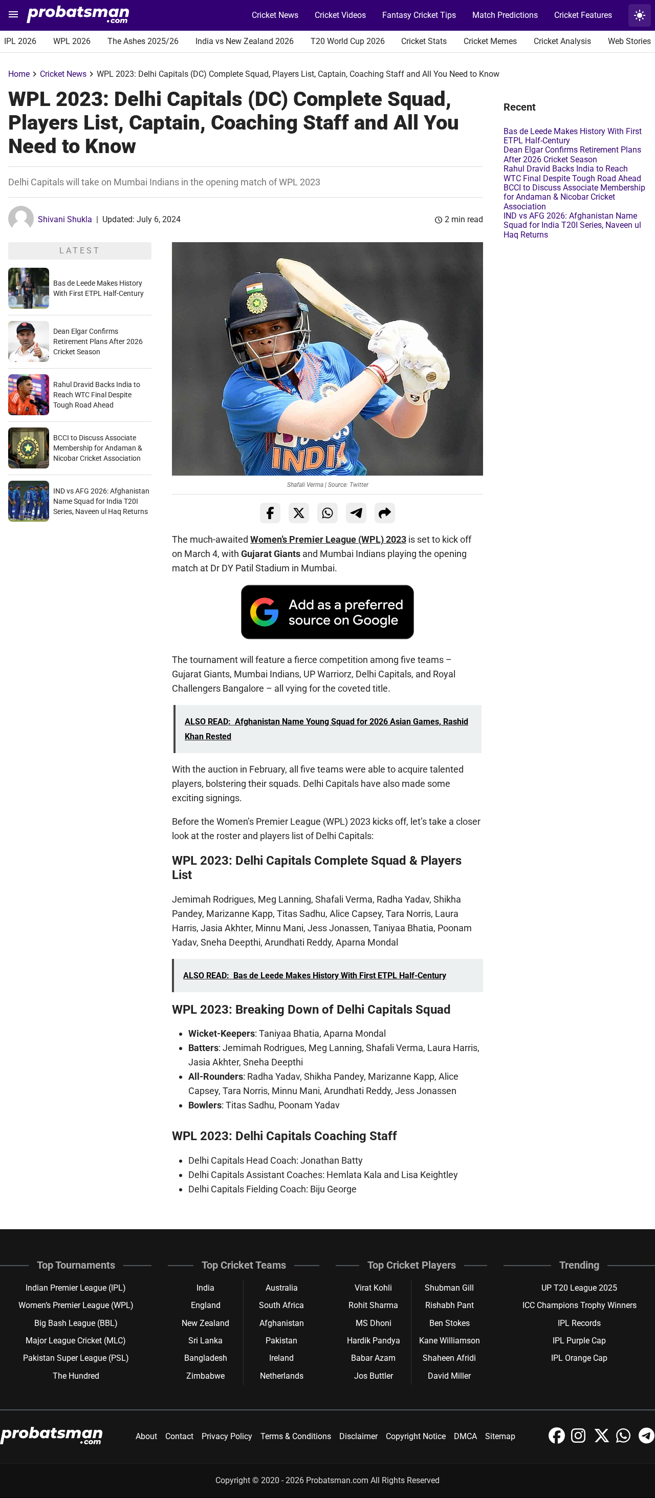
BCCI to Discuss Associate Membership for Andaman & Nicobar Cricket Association (97, 448)
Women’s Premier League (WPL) (76, 1305)
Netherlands (281, 1376)
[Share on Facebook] (270, 513)
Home (19, 74)
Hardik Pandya (373, 1340)
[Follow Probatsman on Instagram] (580, 1441)
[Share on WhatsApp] (327, 513)
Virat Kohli (373, 1288)
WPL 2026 (72, 41)
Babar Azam (373, 1358)
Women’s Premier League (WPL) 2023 (328, 539)
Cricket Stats (424, 41)
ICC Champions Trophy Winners (579, 1305)
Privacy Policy (227, 1436)
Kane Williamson (449, 1340)
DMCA (465, 1436)
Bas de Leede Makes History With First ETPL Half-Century (573, 135)
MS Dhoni (373, 1323)
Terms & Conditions (295, 1436)
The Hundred (76, 1376)
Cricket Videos (340, 15)
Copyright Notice (416, 1436)
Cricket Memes (490, 41)
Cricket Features (583, 15)
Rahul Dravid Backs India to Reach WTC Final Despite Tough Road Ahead (96, 394)
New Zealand (205, 1323)
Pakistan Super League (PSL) (76, 1358)
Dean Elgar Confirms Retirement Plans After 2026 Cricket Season (98, 341)
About (146, 1436)
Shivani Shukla (65, 219)
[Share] (385, 513)
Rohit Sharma (373, 1305)
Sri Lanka (205, 1340)
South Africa (281, 1305)
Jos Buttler (373, 1376)
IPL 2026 (20, 41)
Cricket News (275, 15)
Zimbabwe (205, 1376)
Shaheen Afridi (449, 1358)
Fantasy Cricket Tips (419, 15)
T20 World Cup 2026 (348, 41)
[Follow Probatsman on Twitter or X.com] (603, 1441)
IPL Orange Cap (579, 1358)
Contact (179, 1436)
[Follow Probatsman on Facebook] (558, 1441)
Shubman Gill (449, 1288)
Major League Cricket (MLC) (76, 1340)
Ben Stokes (449, 1323)
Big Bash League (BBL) (76, 1323)
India (205, 1288)
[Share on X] (299, 513)
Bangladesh (205, 1358)
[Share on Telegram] (356, 513)
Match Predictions (505, 15)
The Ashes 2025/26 (143, 41)
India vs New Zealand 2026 (244, 41)
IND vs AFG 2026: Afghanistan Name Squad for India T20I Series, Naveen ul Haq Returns (101, 501)
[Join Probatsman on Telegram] (647, 1441)
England (206, 1305)
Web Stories (629, 41)
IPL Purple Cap (579, 1340)
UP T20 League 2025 (579, 1288)
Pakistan (281, 1340)
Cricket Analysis (562, 41)
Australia (282, 1288)
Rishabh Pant (449, 1305)
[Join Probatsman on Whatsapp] (625, 1441)
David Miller (449, 1376)
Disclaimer (358, 1436)
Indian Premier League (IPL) (76, 1288)
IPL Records (579, 1323)
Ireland (281, 1358)
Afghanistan (281, 1323)
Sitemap (500, 1436)
